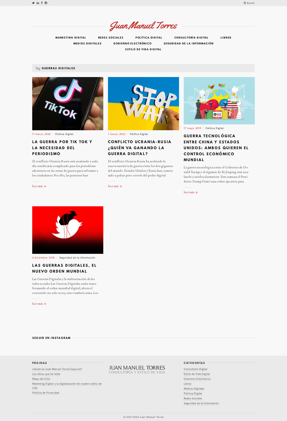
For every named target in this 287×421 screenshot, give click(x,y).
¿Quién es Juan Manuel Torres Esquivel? (57, 369)
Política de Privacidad (45, 392)
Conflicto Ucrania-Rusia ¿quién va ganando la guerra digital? (140, 147)
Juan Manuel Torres (152, 417)
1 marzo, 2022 (116, 134)
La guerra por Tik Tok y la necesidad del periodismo (62, 147)
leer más (38, 186)
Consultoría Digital (191, 37)
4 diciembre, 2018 (43, 257)
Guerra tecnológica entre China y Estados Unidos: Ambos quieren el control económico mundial (216, 147)
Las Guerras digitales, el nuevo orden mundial (64, 268)
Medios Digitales (87, 43)
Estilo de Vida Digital (143, 49)
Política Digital (148, 37)
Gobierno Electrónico (132, 43)
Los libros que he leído (46, 374)
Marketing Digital (70, 37)
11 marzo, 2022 (41, 134)
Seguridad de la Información (189, 43)
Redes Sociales (111, 37)
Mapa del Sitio (41, 379)
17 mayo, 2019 (192, 128)
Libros (226, 37)
